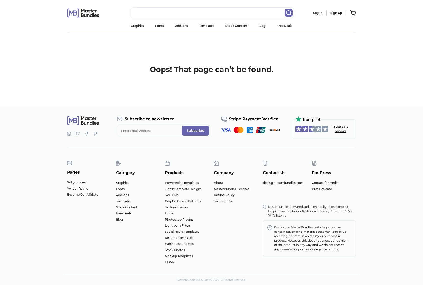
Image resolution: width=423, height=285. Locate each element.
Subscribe (195, 130)
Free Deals (284, 26)
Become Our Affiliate (82, 194)
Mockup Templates (179, 256)
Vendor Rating (77, 188)
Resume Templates (179, 238)
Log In (317, 13)
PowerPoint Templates (182, 183)
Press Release (322, 189)
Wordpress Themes (179, 244)
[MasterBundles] (83, 13)
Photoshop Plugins (179, 219)
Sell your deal (76, 182)
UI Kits (170, 262)
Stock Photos (175, 250)
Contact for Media (325, 183)
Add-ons (181, 26)
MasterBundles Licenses (231, 189)
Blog (261, 26)
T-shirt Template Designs (183, 189)
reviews (340, 131)
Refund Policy (224, 195)
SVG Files (171, 195)
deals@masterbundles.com (283, 183)
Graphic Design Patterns (183, 201)
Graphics (137, 26)
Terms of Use (223, 201)
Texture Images (176, 207)
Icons (169, 213)
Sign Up (336, 13)
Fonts (159, 26)
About (218, 183)
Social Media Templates (182, 231)
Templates (206, 26)
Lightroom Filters (178, 225)
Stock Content (236, 26)
